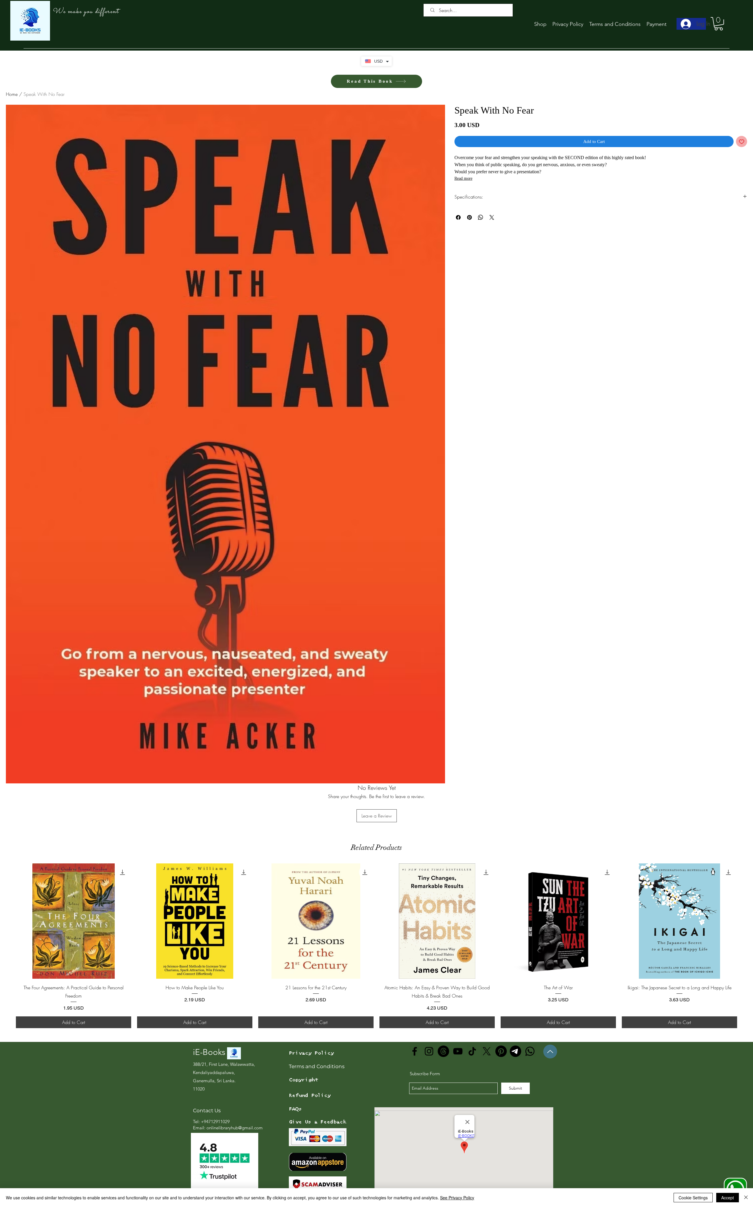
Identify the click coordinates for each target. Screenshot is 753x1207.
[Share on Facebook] (458, 217)
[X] (486, 1051)
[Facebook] (414, 1051)
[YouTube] (458, 1051)
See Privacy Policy (457, 1198)
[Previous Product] (5, 920)
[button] (719, 23)
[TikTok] (472, 1051)
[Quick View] (73, 921)
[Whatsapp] (530, 1051)
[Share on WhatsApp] (480, 217)
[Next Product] (747, 920)
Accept (727, 1198)
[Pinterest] (501, 1051)
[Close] (745, 1197)
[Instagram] (429, 1051)
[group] (376, 945)
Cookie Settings (693, 1198)
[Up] (550, 1051)
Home (12, 94)
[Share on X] (491, 217)
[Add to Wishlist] (741, 141)
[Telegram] (515, 1051)
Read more (463, 178)
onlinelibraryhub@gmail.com (234, 1128)
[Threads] (443, 1051)
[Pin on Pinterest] (469, 217)
